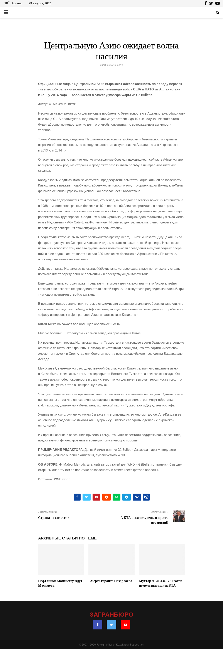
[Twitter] (111, 624)
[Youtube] (125, 624)
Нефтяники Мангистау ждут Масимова (60, 583)
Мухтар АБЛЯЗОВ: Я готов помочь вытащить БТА (160, 583)
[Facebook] (97, 624)
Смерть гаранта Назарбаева (110, 581)
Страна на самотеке (53, 517)
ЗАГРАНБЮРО (111, 615)
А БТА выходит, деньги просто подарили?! (144, 520)
